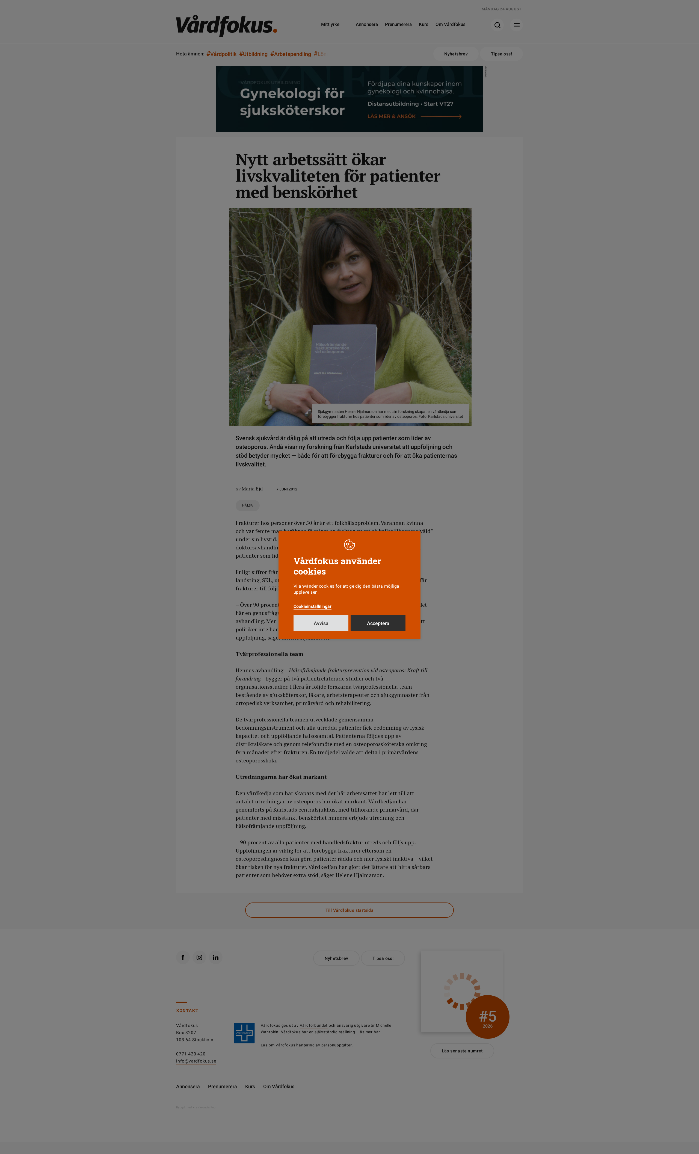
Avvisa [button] (321, 623)
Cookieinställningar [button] (312, 606)
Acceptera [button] (378, 623)
